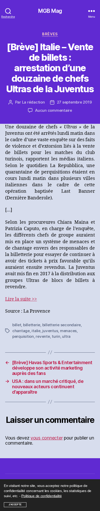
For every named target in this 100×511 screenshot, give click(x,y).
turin (56, 336)
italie (36, 330)
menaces (68, 330)
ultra (66, 336)
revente (43, 336)
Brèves (50, 34)
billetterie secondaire (61, 324)
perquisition (23, 336)
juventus (50, 330)
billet (16, 324)
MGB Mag (50, 11)
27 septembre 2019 (74, 102)
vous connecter (47, 438)
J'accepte (15, 504)
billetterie (31, 324)
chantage (21, 330)
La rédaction (33, 102)
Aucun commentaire (53, 110)
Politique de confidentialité (41, 496)
